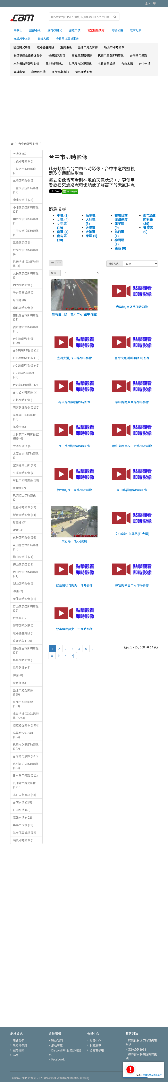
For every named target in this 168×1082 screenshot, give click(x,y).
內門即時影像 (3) (23, 285)
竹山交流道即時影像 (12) (26, 608)
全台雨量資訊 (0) (23, 292)
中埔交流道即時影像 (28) (26, 209)
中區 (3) (63, 215)
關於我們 (18, 1040)
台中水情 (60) (21, 810)
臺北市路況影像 (88, 47)
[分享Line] (70, 191)
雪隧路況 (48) (21, 667)
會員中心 (95, 1040)
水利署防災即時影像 (26, 63)
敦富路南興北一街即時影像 (74, 629)
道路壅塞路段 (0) (23, 633)
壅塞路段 (35, 30)
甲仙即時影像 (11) (24, 599)
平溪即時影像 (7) (23, 473)
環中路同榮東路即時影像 (132, 402)
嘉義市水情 (38, 72)
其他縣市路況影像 (80, 63)
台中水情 (144, 63)
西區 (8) (120, 248)
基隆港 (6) (19, 427)
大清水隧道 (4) (22, 446)
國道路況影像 (22, 47)
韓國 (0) (18, 675)
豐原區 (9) (148, 229)
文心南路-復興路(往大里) (132, 533)
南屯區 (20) (62, 237)
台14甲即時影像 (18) (26, 350)
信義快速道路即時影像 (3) (26, 263)
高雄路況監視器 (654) (23, 735)
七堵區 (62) (20, 154)
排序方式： (115, 263)
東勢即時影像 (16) (24, 537)
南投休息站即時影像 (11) (26, 317)
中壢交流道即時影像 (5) (26, 221)
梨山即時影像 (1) (23, 583)
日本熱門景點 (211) (25, 775)
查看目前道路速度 (121, 217)
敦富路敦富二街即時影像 (132, 585)
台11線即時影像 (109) (23, 340)
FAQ (15, 1055)
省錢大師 (43, 38)
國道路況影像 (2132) (26, 407)
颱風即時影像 (83, 72)
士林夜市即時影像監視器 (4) (26, 436)
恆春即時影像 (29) (24, 507)
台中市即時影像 (28, 144)
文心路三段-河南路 (74, 541)
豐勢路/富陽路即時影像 (132, 307)
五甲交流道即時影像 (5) (26, 233)
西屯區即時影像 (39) (149, 219)
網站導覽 (57, 1045)
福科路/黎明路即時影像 (74, 402)
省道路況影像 (57, 55)
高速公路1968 (137, 1049)
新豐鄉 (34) (20, 522)
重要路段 (66, 47)
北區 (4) (63, 219)
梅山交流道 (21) (23, 557)
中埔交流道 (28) (23, 200)
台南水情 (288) (22, 802)
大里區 (90, 227)
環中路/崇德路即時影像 (74, 446)
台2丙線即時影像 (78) (24, 375)
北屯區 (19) (62, 225)
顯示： (54, 272)
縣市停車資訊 (60, 72)
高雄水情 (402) (22, 817)
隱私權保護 (20, 1045)
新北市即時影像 (114, 47)
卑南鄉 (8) (19, 300)
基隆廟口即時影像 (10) (24, 417)
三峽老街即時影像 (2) (24, 171)
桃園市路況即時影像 (111, 55)
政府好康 (135, 30)
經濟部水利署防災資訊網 (141, 1056)
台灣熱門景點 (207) (25, 756)
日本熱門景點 (54, 63)
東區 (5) (91, 235)
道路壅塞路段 (45, 47)
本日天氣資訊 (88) (24, 795)
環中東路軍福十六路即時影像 (132, 446)
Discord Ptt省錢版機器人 (65, 1052)
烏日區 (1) (119, 233)
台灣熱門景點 (138, 55)
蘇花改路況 (55, 30)
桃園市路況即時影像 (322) (26, 746)
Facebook (58, 1059)
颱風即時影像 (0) (23, 840)
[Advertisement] (84, 108)
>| (73, 656)
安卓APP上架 (22, 38)
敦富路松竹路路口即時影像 (74, 585)
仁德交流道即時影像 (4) (26, 252)
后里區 (90, 215)
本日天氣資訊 (106, 63)
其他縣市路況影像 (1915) (24, 785)
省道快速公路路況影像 (28, 55)
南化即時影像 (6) (23, 308)
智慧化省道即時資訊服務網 (141, 1042)
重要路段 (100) (22, 641)
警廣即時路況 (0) (23, 625)
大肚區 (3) (90, 221)
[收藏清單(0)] (154, 3)
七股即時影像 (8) (23, 161)
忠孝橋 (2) (19, 488)
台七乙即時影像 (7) (25, 392)
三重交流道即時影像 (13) (26, 190)
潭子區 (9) (119, 225)
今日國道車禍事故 (67, 38)
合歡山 (18, 30)
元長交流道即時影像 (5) (26, 275)
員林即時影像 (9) (23, 400)
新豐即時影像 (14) (24, 515)
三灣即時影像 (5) (23, 180)
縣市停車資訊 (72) (24, 832)
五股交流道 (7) (22, 242)
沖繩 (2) (18, 591)
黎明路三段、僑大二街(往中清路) (74, 314)
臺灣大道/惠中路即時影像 (132, 358)
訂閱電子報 (97, 1050)
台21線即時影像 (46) (26, 365)
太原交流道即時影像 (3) (26, 455)
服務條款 (18, 1050)
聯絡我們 (57, 1040)
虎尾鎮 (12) (20, 618)
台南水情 (127, 63)
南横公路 (117, 30)
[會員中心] (147, 3)
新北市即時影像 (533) (23, 704)
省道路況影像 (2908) (26, 725)
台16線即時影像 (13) (26, 358)
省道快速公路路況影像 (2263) (26, 716)
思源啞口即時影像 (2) (24, 497)
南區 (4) (63, 231)
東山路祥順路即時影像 (132, 490)
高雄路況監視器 (82, 55)
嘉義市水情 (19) (23, 825)
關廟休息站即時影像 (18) (26, 650)
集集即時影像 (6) (23, 660)
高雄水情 (19, 72)
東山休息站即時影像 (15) (26, 547)
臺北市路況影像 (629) (23, 692)
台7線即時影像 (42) (25, 385)
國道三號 (74, 30)
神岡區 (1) (119, 241)
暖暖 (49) (19, 530)
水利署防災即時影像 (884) (26, 766)
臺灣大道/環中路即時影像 (74, 358)
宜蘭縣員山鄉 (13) (24, 465)
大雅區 (90, 231)
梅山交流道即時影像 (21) (26, 574)
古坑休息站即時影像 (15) (26, 329)
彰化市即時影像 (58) (26, 480)
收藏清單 (95, 1045)
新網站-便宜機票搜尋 (152, 1074)
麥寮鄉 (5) (19, 683)
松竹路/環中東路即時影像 (74, 490)
